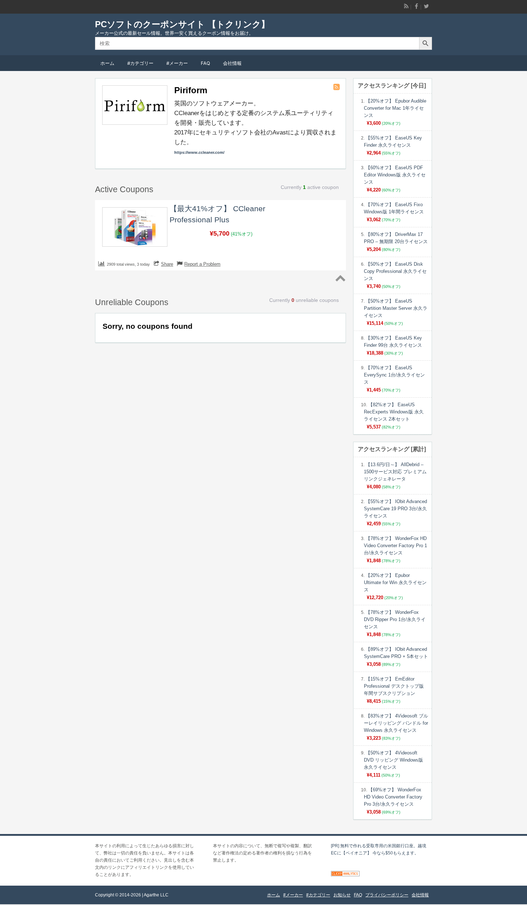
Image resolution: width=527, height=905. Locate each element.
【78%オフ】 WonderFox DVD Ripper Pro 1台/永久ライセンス (395, 619)
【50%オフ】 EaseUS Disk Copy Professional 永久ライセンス (395, 271)
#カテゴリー (140, 63)
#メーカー (177, 63)
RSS (405, 6)
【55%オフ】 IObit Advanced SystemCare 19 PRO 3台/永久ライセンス (395, 508)
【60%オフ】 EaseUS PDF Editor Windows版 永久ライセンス (395, 175)
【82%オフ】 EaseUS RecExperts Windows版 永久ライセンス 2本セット (394, 412)
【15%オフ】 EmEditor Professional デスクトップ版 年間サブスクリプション (394, 686)
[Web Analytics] (345, 874)
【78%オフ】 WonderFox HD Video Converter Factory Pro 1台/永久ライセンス (395, 545)
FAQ (205, 63)
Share (167, 264)
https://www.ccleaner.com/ (199, 152)
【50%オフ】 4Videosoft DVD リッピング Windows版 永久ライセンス (393, 760)
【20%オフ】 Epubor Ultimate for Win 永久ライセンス (395, 582)
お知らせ (342, 894)
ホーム (107, 63)
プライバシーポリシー (386, 894)
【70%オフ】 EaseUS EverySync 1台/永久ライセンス (394, 375)
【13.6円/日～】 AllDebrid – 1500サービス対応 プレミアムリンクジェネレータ (395, 472)
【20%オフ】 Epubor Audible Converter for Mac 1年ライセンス (395, 108)
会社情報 (232, 63)
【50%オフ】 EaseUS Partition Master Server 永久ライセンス (395, 308)
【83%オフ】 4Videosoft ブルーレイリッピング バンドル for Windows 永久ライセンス (396, 723)
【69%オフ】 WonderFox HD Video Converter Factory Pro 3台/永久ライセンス (393, 797)
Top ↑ (340, 278)
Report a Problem (202, 264)
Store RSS (337, 87)
